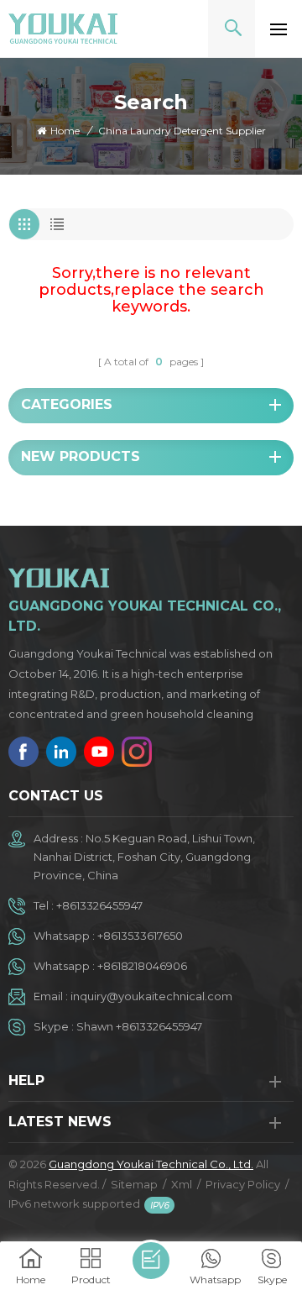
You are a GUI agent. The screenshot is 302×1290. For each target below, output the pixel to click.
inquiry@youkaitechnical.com (151, 996)
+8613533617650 (140, 935)
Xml (181, 1184)
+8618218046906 (142, 966)
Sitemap (134, 1184)
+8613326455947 (99, 905)
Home (65, 130)
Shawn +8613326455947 (139, 1026)
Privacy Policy (243, 1184)
